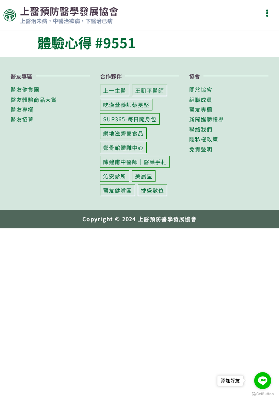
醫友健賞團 (25, 89)
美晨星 (143, 176)
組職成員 (200, 99)
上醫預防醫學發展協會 (69, 11)
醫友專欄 (22, 109)
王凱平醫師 (149, 90)
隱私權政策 (203, 139)
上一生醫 (114, 90)
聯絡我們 (200, 129)
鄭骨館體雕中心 (123, 147)
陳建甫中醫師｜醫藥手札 (135, 162)
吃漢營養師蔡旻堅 (126, 105)
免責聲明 (200, 149)
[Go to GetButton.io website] (263, 393)
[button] (267, 13)
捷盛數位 (152, 190)
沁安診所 (114, 176)
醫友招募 (22, 119)
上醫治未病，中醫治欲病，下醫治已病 (66, 21)
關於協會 (200, 89)
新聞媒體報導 (206, 119)
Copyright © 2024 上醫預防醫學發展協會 (139, 219)
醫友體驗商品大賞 (34, 99)
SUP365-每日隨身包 (130, 119)
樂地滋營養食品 (123, 133)
